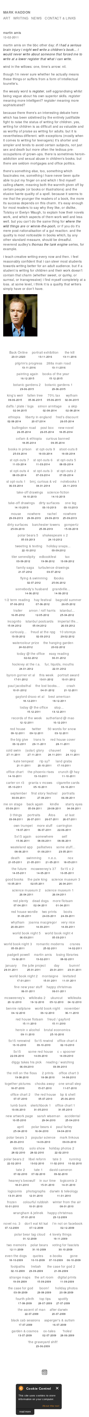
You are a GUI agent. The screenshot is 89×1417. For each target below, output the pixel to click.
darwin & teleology (64, 1191)
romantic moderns (50, 944)
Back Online (18, 352)
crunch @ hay (68, 771)
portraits (68, 793)
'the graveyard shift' (43, 1341)
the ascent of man (31, 1309)
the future (19, 868)
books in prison (19, 449)
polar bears (39, 1245)
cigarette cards (68, 782)
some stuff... (65, 847)
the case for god (20, 1288)
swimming (34, 857)
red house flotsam (29, 1019)
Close (57, 1388)
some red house (40, 1051)
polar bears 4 (41, 1126)
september (18, 793)
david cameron (61, 1169)
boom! (44, 1288)
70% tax (54, 395)
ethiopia (14, 417)
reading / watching (60, 1062)
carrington (64, 825)
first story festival (44, 793)
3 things (16, 815)
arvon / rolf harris (42, 610)
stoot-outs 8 (68, 449)
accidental (72, 1116)
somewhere (44, 836)
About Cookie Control (20, 1388)
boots (68, 911)
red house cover (62, 739)
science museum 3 (66, 879)
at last (69, 815)
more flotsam (63, 900)
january (11, 965)
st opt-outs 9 (45, 449)
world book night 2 (24, 976)
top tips (45, 1298)
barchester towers (46, 524)
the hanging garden (58, 642)
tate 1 (38, 1169)
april (20, 1126)
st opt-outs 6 (42, 460)
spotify (63, 1298)
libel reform (37, 1159)
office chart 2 (20, 1094)
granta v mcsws (40, 782)
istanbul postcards (40, 621)
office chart (15, 771)
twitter (36, 728)
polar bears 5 (28, 535)
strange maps (19, 1277)
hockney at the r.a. (26, 664)
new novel (66, 427)
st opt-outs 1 (16, 481)
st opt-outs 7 (19, 460)
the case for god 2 (61, 1266)
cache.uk (8, 1411)
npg (73, 750)
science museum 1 (59, 890)
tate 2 (20, 1169)
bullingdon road (24, 427)
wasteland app (21, 847)
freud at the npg (43, 632)
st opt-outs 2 (66, 470)
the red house (45, 1094)
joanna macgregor (43, 922)
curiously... (18, 632)
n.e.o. (52, 857)
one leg (70, 503)
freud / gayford (58, 1019)
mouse (16, 513)
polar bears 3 (17, 1137)
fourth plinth (25, 1298)
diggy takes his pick (27, 1062)
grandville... (61, 589)
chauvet (55, 750)
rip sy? (44, 761)
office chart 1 (65, 1105)
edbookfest (47, 556)
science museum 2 (26, 890)
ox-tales (49, 1331)
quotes (38, 1255)
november (72, 1008)
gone (74, 1255)
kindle (54, 804)
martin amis (43, 954)
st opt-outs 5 (66, 460)
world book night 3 (18, 944)
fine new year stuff (28, 987)
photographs (36, 1191)
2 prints (47, 1073)
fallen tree (35, 395)
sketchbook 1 (41, 1105)
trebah (36, 1266)
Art (6, 18)
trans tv (39, 739)
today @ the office (31, 653)
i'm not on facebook (67, 1223)
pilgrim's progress (28, 363)
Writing (21, 18)
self (64, 836)
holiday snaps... (59, 546)
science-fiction (58, 492)
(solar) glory (34, 750)
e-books (56, 1255)
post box (47, 427)
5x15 (17, 1051)
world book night (47, 1008)
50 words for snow (62, 728)
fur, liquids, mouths (59, 664)
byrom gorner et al (21, 675)
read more (25, 1411)
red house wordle (24, 911)
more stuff (44, 825)
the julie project (34, 965)
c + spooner (66, 1051)
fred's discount (67, 417)
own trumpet (23, 825)
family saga (25, 567)
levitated (69, 976)
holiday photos (66, 1288)
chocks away (45, 1083)
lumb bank (18, 1105)
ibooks (59, 578)
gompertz (71, 524)
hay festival (42, 599)
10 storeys (68, 632)
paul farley (64, 1126)
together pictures (18, 1083)
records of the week (26, 718)
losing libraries (67, 954)
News (36, 18)
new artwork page (19, 1116)
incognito (14, 621)
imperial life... (68, 621)
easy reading (59, 653)
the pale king (37, 879)
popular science (43, 1137)
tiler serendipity (23, 556)
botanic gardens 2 (27, 384)
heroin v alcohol (28, 1029)
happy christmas (59, 987)
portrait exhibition (45, 352)
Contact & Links (60, 18)
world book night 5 (27, 933)
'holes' (67, 1331)
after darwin (59, 1309)
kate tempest (24, 761)
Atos (51, 815)
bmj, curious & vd (43, 481)
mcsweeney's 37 (43, 868)
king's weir (15, 395)
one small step (70, 1083)
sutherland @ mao (60, 718)
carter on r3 (15, 782)
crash (71, 685)
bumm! (74, 965)
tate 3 (57, 1159)
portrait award (68, 675)
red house (18, 728)
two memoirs (16, 1245)
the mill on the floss (22, 1073)
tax (67, 556)
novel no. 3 (12, 1223)
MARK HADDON (17, 12)
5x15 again (22, 836)
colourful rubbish (36, 1202)
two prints (49, 911)
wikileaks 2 (37, 997)
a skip (72, 406)
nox (70, 857)
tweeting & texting (28, 546)
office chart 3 (69, 1073)
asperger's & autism (59, 1320)
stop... (59, 707)
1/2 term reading (17, 599)
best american (59, 696)
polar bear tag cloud (29, 1234)
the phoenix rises (41, 771)
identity (18, 1148)
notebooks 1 (69, 481)
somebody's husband (32, 589)
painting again (27, 373)
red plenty (20, 900)
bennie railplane (18, 1008)
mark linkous (69, 1137)
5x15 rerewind (19, 1040)
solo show (37, 1148)
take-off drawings (30, 492)
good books (14, 879)
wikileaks (74, 997)
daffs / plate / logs (20, 406)
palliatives (44, 847)
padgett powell (18, 954)
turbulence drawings (53, 567)
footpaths (18, 1266)
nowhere (34, 513)
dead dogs (40, 900)
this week (46, 675)
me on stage (13, 804)
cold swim (13, 750)
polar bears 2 (14, 1159)
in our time (47, 1180)
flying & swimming (34, 578)
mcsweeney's (14, 997)
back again (35, 804)
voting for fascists (65, 1245)
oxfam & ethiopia (29, 438)
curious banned (58, 438)
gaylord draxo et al (30, 696)
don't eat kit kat (36, 1223)
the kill (70, 352)
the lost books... (47, 685)
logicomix (15, 1191)
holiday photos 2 (61, 1148)
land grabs (64, 761)
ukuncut (57, 997)
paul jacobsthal (19, 685)
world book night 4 (59, 933)
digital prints (67, 1277)
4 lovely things (60, 1234)
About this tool (50, 1406)
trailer (17, 610)
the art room (44, 1277)
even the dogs (16, 1255)
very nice (68, 922)
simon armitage (50, 406)
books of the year (55, 373)
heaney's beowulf (22, 1180)
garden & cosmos (25, 1331)
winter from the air (67, 1202)
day (57, 965)
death (15, 857)
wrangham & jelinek (28, 1212)
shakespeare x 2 (55, 535)
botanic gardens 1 (59, 384)
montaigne (50, 976)
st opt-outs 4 (19, 470)
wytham (72, 395)
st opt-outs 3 (42, 470)
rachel (52, 513)
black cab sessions (25, 1320)
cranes (75, 944)
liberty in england (38, 417)
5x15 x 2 (67, 868)
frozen (12, 1202)
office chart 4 (67, 1040)
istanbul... (67, 610)
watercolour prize (26, 642)
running (75, 1159)
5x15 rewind (43, 1040)
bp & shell (67, 1094)
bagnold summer (68, 599)
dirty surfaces (49, 503)
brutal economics (57, 1029)
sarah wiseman (48, 1116)
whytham (18, 922)
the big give (19, 739)
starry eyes (74, 804)
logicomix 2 (68, 1180)
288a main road (59, 363)
